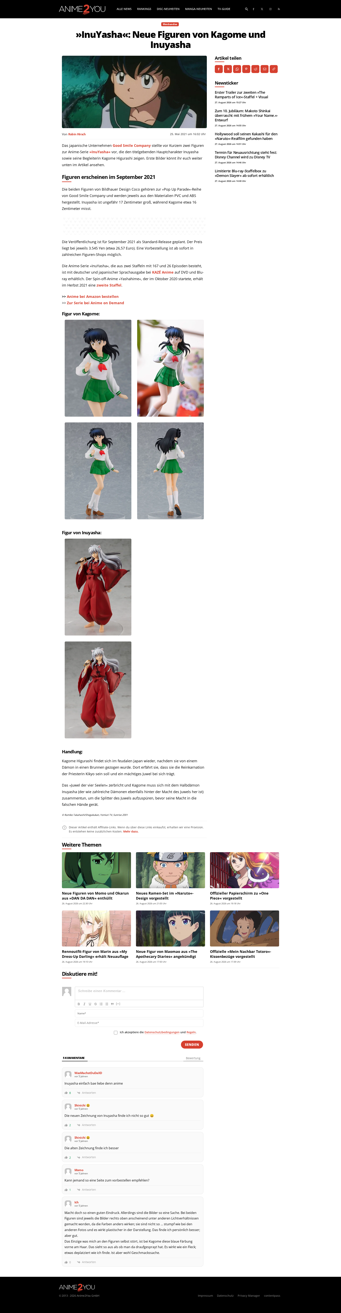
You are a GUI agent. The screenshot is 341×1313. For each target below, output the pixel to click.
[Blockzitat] (112, 1004)
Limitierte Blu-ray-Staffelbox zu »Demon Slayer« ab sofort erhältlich (244, 173)
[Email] (265, 69)
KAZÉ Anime (163, 272)
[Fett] (79, 1004)
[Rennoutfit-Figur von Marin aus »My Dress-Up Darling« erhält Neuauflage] (96, 928)
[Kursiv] (84, 1004)
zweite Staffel (109, 285)
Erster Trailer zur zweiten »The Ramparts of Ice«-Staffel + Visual (241, 94)
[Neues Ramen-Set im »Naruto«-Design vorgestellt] (170, 870)
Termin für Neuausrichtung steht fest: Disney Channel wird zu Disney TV (246, 154)
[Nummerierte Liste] (101, 1004)
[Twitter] (262, 9)
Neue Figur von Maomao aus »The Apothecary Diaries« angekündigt (166, 954)
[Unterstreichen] (90, 1004)
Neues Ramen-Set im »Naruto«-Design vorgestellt (164, 896)
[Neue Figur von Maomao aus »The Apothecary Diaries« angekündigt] (170, 928)
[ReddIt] (255, 69)
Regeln (191, 1032)
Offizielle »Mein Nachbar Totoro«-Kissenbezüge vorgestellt (240, 954)
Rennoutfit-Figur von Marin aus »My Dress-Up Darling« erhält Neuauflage (95, 954)
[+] (118, 1003)
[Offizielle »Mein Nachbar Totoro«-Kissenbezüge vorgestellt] (244, 928)
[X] (228, 69)
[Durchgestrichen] (95, 1004)
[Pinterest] (246, 69)
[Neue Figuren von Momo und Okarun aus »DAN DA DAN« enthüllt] (96, 870)
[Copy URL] (274, 69)
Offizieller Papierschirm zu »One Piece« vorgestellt (239, 896)
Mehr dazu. (131, 831)
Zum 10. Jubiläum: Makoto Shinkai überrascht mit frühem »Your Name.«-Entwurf (246, 115)
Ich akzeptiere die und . (158, 1032)
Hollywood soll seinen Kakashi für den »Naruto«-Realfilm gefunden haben (246, 136)
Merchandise (170, 24)
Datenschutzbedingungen (162, 1032)
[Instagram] (270, 9)
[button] (246, 9)
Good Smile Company (132, 145)
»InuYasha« (99, 151)
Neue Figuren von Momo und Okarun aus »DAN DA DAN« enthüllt (95, 896)
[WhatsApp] (237, 69)
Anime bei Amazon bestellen (93, 296)
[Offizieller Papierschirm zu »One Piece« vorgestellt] (244, 870)
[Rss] (279, 9)
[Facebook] (253, 9)
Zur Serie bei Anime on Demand (95, 302)
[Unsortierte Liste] (106, 1004)
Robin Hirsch (77, 134)
